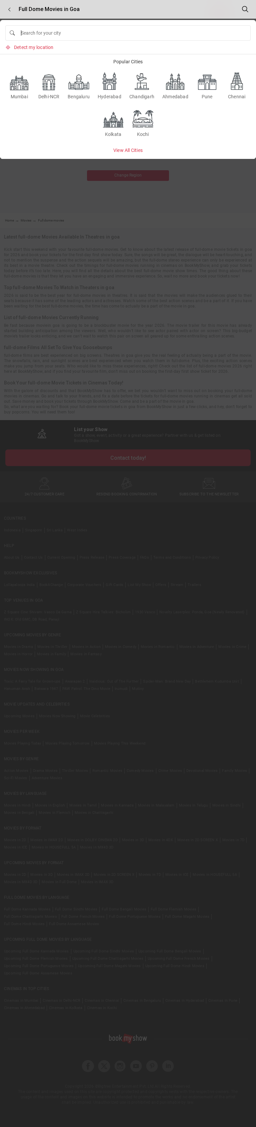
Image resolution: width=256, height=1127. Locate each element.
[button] (9, 9)
